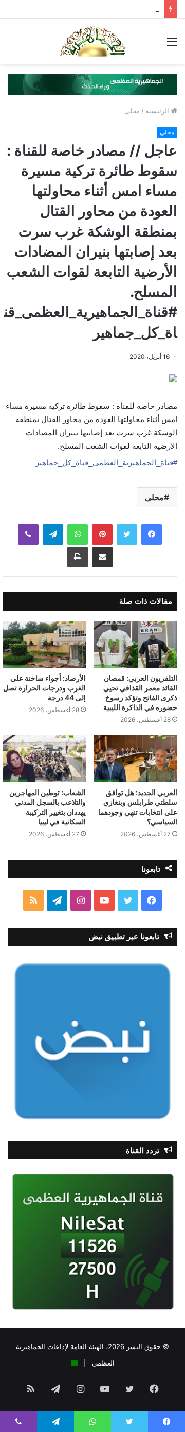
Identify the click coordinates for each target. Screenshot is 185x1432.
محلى (154, 497)
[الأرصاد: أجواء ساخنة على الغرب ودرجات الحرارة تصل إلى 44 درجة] (44, 644)
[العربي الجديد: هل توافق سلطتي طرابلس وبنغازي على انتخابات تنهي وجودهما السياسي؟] (135, 758)
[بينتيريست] (102, 534)
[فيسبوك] (151, 534)
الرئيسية (158, 111)
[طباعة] (77, 557)
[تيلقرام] (53, 534)
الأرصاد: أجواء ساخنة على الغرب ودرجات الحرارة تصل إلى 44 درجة (44, 687)
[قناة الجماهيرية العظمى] (92, 41)
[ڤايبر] (28, 534)
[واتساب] (77, 534)
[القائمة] (172, 45)
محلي (132, 111)
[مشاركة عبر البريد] (102, 557)
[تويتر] (127, 534)
